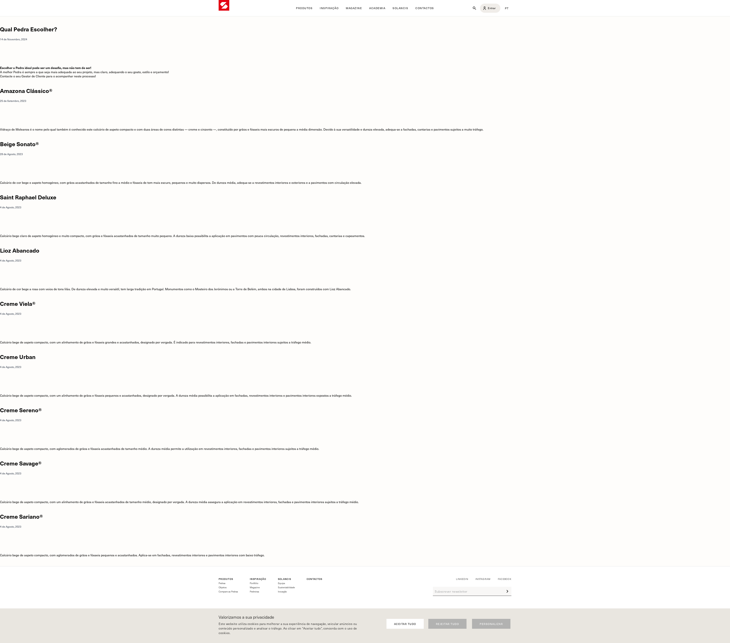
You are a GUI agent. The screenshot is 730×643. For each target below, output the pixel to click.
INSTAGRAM (483, 579)
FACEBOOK (504, 579)
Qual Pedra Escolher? (28, 29)
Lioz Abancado (19, 250)
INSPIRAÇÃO (258, 578)
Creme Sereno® (21, 410)
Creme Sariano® (21, 516)
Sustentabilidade (286, 587)
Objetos (223, 587)
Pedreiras (254, 591)
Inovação (282, 591)
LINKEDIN (462, 579)
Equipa (281, 583)
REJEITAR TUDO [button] (447, 624)
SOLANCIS (400, 8)
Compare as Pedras (228, 591)
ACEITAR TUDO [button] (405, 624)
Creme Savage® (21, 463)
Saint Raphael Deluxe (28, 197)
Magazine (255, 587)
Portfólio (254, 583)
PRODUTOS (226, 578)
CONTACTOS (424, 8)
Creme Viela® (18, 303)
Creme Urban (18, 356)
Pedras (222, 583)
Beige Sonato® (19, 144)
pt (507, 8)
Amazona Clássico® (26, 90)
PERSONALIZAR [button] (491, 624)
